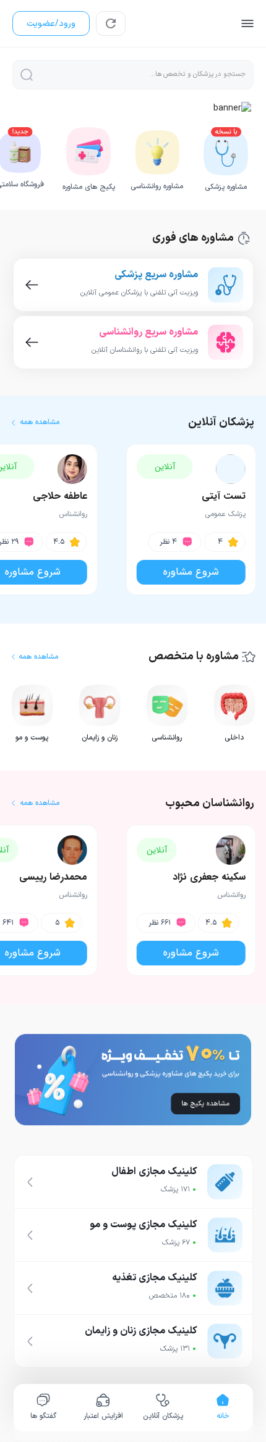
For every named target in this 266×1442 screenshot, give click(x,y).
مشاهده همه (39, 422)
